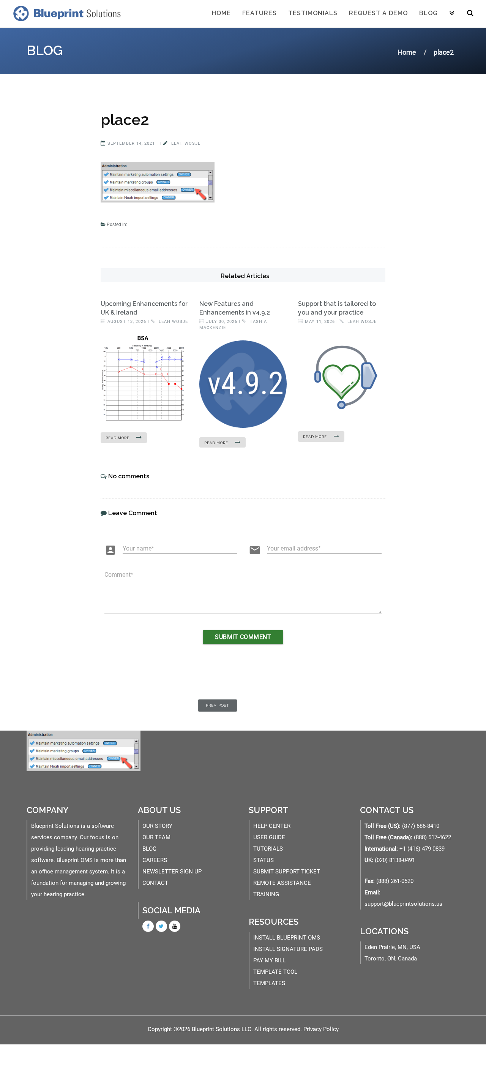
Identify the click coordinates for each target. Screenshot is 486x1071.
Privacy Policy (321, 1029)
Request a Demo (378, 13)
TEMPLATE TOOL (275, 971)
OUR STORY (157, 826)
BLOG (149, 848)
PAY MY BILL (269, 960)
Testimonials (313, 13)
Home (221, 13)
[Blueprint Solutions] (65, 13)
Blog (428, 13)
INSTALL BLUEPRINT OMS (286, 937)
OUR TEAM (156, 837)
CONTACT (155, 883)
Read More (118, 438)
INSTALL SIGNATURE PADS (288, 949)
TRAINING (266, 894)
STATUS (263, 860)
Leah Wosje (185, 143)
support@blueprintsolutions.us (403, 903)
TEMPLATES (269, 983)
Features (259, 13)
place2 (125, 119)
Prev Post (217, 705)
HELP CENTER (271, 826)
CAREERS (154, 860)
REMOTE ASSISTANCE (282, 883)
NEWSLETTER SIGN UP (172, 871)
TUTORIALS (268, 848)
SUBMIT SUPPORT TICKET (286, 871)
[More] (451, 14)
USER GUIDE (269, 837)
